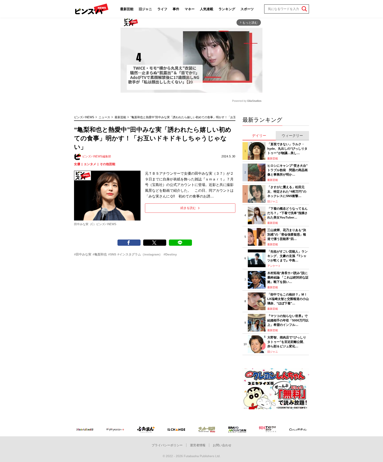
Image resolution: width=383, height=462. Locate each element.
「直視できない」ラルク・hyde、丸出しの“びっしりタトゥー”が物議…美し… (287, 148)
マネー (190, 9)
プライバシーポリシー (167, 445)
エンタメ (90, 164)
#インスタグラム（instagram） (139, 254)
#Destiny (170, 254)
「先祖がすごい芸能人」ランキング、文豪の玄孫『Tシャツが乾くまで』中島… (287, 256)
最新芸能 (126, 9)
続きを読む (188, 208)
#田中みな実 (82, 254)
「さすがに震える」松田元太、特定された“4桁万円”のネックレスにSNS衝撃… (286, 191)
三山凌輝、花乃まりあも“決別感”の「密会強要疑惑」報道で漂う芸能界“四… (286, 234)
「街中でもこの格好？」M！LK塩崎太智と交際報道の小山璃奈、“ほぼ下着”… (288, 299)
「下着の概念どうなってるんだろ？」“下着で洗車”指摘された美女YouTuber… (287, 213)
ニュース (104, 117)
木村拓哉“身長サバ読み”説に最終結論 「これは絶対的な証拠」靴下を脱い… (288, 277)
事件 (176, 9)
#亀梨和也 (100, 254)
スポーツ (247, 9)
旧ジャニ (145, 9)
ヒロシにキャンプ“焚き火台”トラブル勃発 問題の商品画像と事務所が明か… (287, 170)
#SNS (112, 254)
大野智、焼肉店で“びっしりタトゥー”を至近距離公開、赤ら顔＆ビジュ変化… (286, 342)
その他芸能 (107, 164)
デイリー (259, 135)
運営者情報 (197, 445)
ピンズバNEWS (84, 117)
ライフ (162, 9)
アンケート (274, 266)
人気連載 (206, 9)
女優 (77, 164)
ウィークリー (292, 135)
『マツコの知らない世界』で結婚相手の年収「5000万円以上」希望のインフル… (288, 320)
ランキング (227, 9)
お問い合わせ (222, 445)
